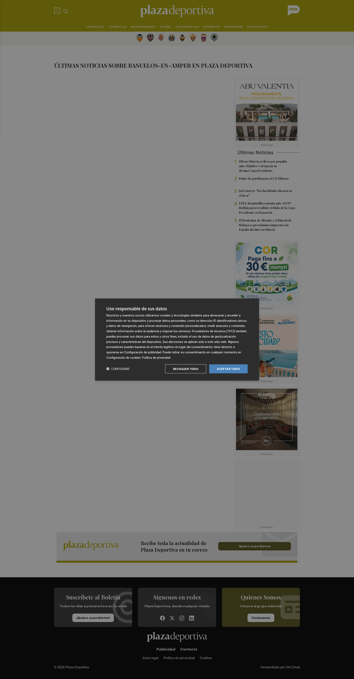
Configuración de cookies (123, 357)
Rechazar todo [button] (185, 369)
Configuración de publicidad (142, 352)
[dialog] (177, 339)
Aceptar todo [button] (228, 369)
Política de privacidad (156, 357)
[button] (117, 368)
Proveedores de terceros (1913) (213, 331)
